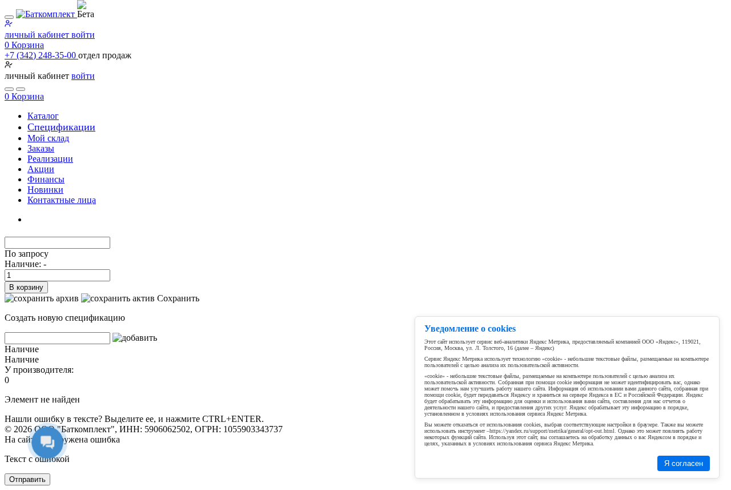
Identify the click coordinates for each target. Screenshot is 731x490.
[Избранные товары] (9, 89)
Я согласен (683, 463)
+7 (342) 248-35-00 (41, 55)
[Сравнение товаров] (20, 89)
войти (83, 76)
